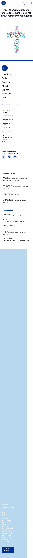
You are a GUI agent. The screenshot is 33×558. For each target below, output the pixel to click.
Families (6, 82)
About (5, 86)
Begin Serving (7, 238)
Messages (7, 93)
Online (5, 78)
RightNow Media (7, 137)
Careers (4, 139)
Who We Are (6, 177)
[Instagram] (3, 157)
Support (6, 90)
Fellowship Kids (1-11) (7, 120)
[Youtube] (15, 157)
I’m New (4, 108)
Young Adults (6, 127)
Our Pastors (5, 142)
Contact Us (6, 193)
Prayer (19, 108)
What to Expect (7, 185)
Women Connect (8, 225)
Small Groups (6, 110)
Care (4, 97)
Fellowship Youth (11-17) (7, 124)
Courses (4, 112)
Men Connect (7, 220)
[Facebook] (9, 157)
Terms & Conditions (7, 153)
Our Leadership (8, 199)
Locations (6, 74)
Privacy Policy (18, 153)
